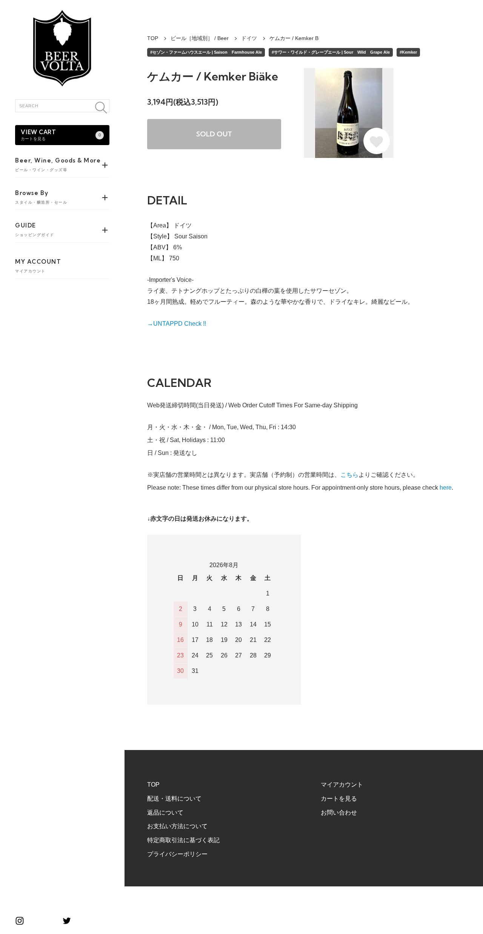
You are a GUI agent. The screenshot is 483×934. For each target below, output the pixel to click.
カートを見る (339, 798)
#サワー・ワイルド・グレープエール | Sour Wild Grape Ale (331, 52)
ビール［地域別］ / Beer (200, 38)
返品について (165, 812)
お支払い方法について (177, 826)
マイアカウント (342, 784)
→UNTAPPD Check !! (176, 323)
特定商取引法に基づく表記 (183, 840)
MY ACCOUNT (38, 266)
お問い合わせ (339, 812)
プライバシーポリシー (177, 854)
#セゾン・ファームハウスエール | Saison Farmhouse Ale (206, 52)
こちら (349, 475)
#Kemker (408, 52)
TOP (152, 38)
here (446, 487)
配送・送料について (174, 798)
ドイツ (249, 38)
